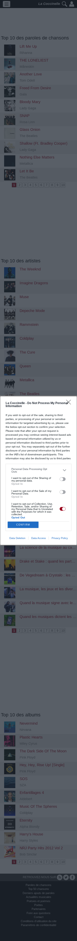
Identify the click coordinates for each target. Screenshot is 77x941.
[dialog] (38, 470)
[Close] (69, 403)
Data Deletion (17, 538)
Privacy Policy (60, 538)
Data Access (38, 538)
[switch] (63, 479)
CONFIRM (23, 524)
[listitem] (38, 470)
